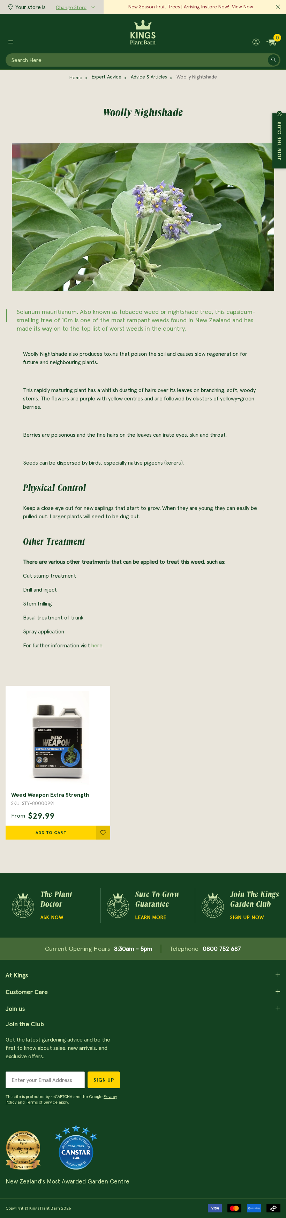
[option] (58, 763)
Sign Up (103, 1080)
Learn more (150, 917)
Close (279, 113)
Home (75, 77)
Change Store (71, 7)
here (97, 645)
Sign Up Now (247, 917)
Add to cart (51, 832)
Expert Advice (106, 77)
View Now (242, 6)
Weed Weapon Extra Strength (50, 794)
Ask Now (51, 917)
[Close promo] (278, 7)
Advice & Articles (149, 77)
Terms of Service (42, 1102)
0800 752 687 (222, 949)
